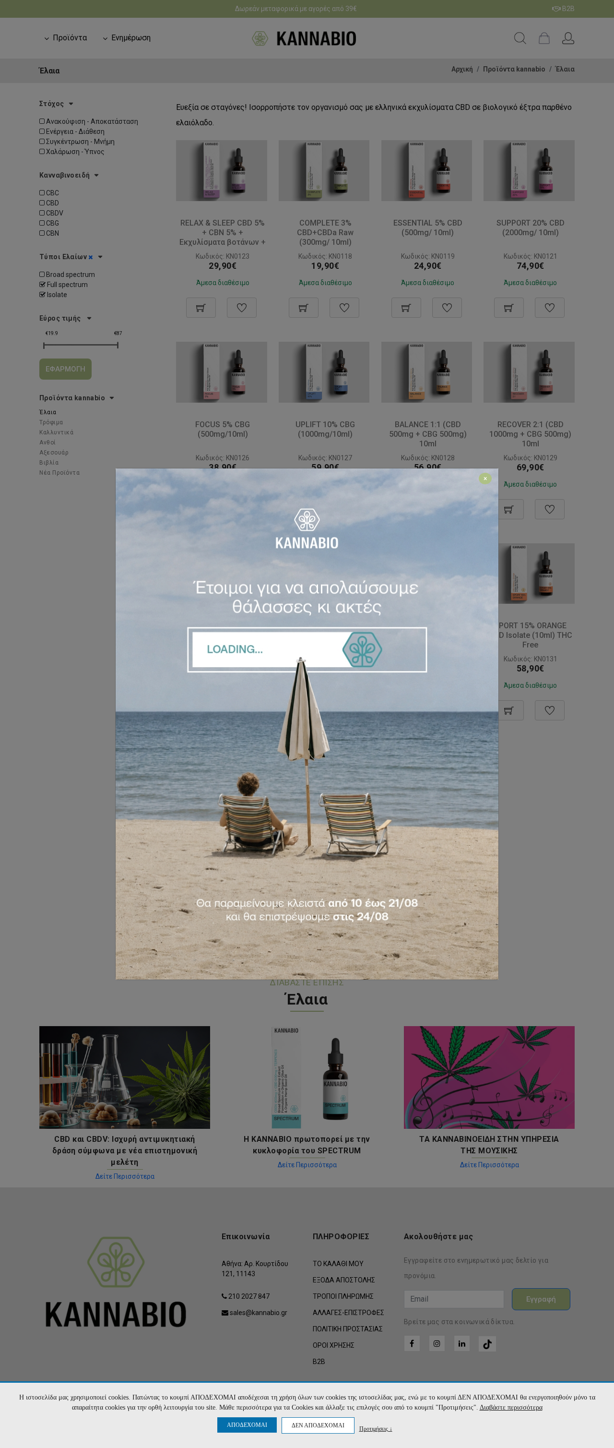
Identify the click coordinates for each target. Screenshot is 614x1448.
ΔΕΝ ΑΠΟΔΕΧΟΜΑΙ (318, 1425)
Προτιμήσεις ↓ (375, 1428)
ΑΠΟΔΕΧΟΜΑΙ (247, 1425)
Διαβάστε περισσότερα (511, 1407)
